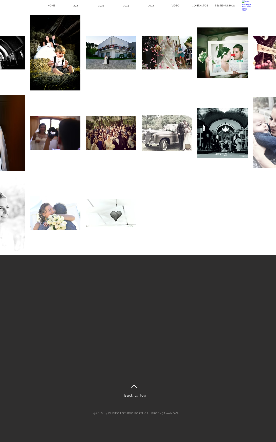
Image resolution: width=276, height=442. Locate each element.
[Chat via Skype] (260, 5)
